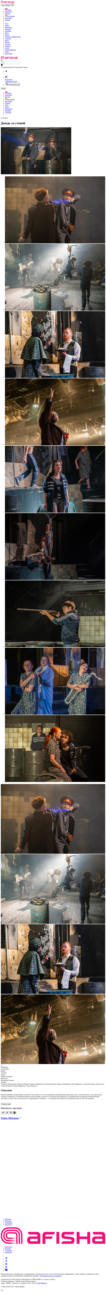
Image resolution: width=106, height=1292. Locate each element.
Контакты (8, 1221)
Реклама (8, 1219)
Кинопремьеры (10, 50)
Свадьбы (8, 31)
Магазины (8, 27)
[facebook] (6, 1262)
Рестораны (11, 16)
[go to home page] (7, 2)
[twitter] (6, 1267)
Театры (7, 13)
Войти (8, 5)
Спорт (7, 48)
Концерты (8, 11)
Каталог (8, 46)
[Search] (12, 4)
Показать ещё (6, 1104)
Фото (7, 33)
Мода (7, 40)
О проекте (8, 1223)
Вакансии (8, 1225)
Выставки (8, 18)
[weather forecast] (55, 73)
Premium (8, 29)
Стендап (8, 38)
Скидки (7, 44)
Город (7, 25)
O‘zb (3, 5)
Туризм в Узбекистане (13, 37)
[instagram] (6, 1265)
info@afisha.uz (42, 1283)
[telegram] (6, 1259)
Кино (9, 10)
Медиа (7, 42)
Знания (7, 20)
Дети (6, 24)
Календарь (8, 53)
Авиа (7, 52)
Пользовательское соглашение (50, 1276)
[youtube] (6, 1270)
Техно (7, 35)
